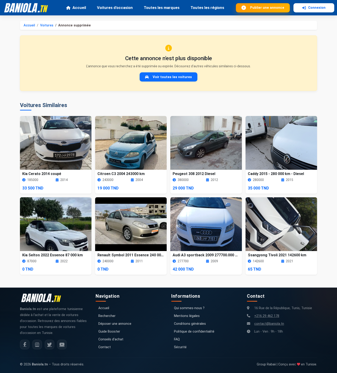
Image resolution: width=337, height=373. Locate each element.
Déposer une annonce (114, 324)
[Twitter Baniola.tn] (49, 344)
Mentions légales (187, 316)
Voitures (46, 25)
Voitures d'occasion (115, 7)
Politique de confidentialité (194, 331)
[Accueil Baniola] (28, 8)
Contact (104, 347)
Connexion (317, 8)
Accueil (79, 7)
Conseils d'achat (110, 339)
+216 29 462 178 (266, 316)
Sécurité (180, 347)
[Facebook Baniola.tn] (25, 344)
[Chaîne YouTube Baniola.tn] (62, 344)
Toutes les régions (207, 7)
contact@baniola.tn (269, 324)
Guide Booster (109, 331)
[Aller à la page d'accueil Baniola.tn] (43, 297)
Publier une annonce (267, 8)
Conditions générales (190, 324)
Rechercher (107, 316)
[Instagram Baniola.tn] (37, 344)
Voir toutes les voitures (172, 77)
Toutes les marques (162, 7)
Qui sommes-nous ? (189, 308)
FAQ (177, 339)
